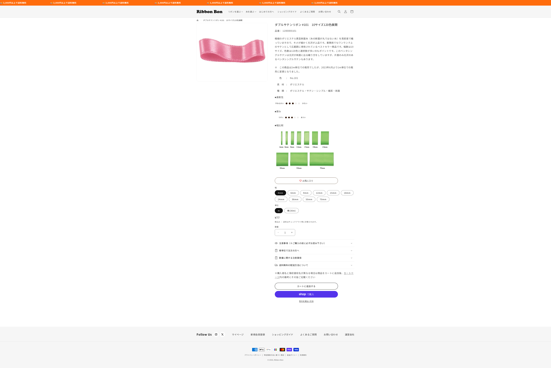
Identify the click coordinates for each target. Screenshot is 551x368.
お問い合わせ (331, 334)
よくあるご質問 (308, 334)
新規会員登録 (258, 334)
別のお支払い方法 (306, 301)
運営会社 (349, 334)
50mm (309, 199)
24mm (281, 199)
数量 (277, 226)
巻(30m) (291, 210)
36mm (295, 199)
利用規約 (303, 355)
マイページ (238, 334)
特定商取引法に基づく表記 (274, 355)
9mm (306, 192)
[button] (235, 12)
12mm (319, 192)
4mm (280, 192)
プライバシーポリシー (252, 355)
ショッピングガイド (282, 334)
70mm (323, 199)
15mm (333, 192)
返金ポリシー (292, 355)
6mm (293, 192)
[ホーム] (198, 20)
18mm (347, 192)
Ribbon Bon (279, 360)
